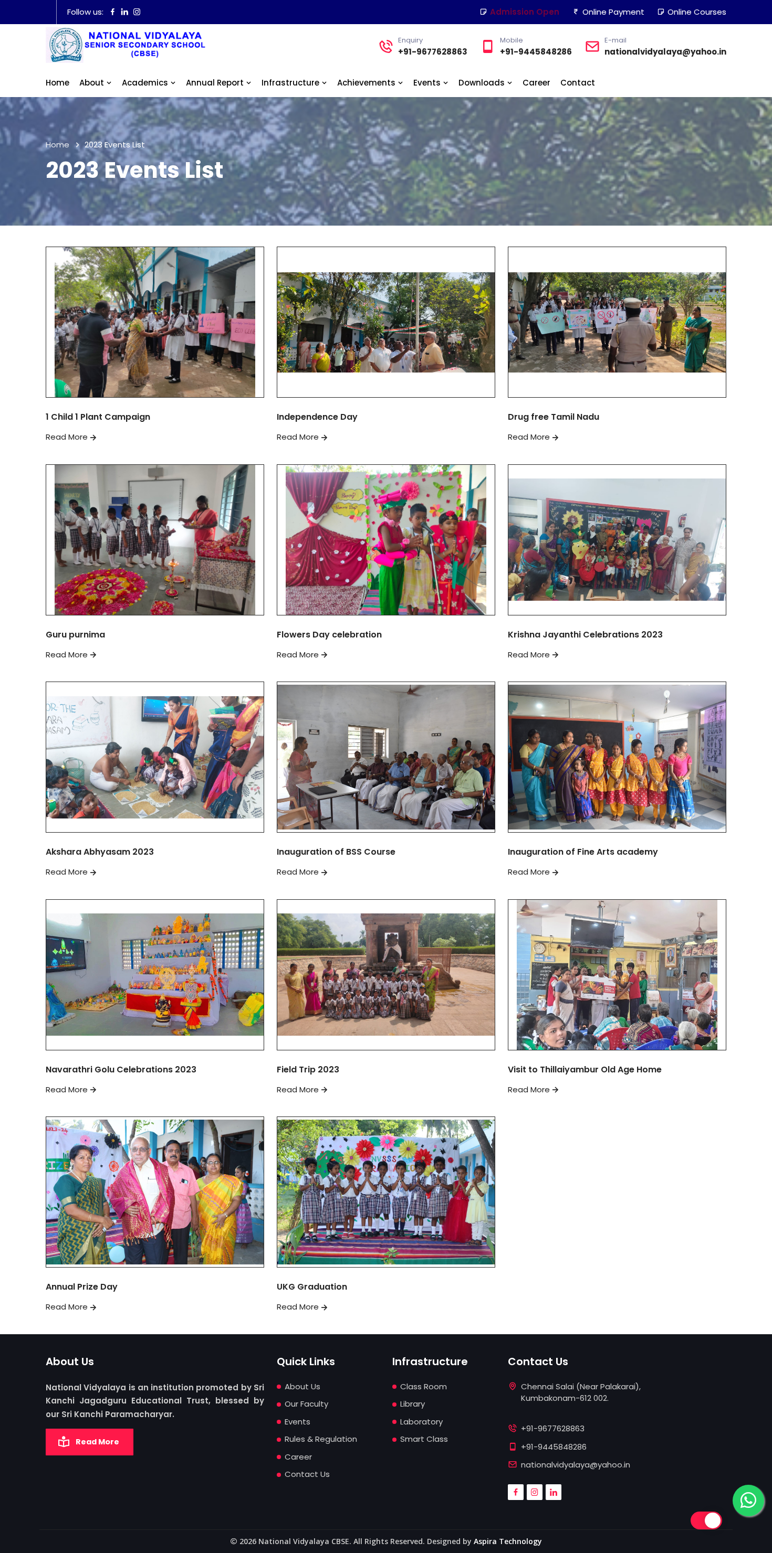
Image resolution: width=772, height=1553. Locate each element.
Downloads (482, 82)
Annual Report (216, 82)
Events (428, 82)
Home (57, 82)
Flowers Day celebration (329, 635)
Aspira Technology (508, 1541)
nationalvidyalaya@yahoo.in (665, 51)
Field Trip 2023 (308, 1069)
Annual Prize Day (82, 1287)
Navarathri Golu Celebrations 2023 (121, 1069)
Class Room (423, 1386)
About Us (302, 1386)
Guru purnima (75, 635)
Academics (146, 82)
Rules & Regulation (321, 1438)
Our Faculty (306, 1403)
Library (412, 1403)
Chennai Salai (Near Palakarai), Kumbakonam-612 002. (581, 1392)
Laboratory (421, 1421)
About (92, 82)
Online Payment (613, 11)
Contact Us (307, 1474)
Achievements (367, 82)
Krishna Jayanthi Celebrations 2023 (585, 635)
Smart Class (424, 1438)
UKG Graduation (312, 1287)
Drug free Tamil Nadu (553, 417)
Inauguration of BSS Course (336, 852)
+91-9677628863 (432, 51)
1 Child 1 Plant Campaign (98, 417)
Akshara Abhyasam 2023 (100, 852)
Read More (67, 436)
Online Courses (696, 11)
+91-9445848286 (536, 51)
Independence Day (317, 417)
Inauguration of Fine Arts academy (583, 852)
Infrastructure (291, 82)
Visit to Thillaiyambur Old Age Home (585, 1069)
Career (536, 82)
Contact (577, 82)
